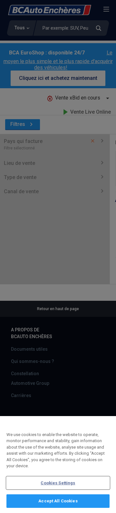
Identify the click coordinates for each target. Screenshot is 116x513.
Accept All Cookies (57, 501)
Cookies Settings (58, 482)
